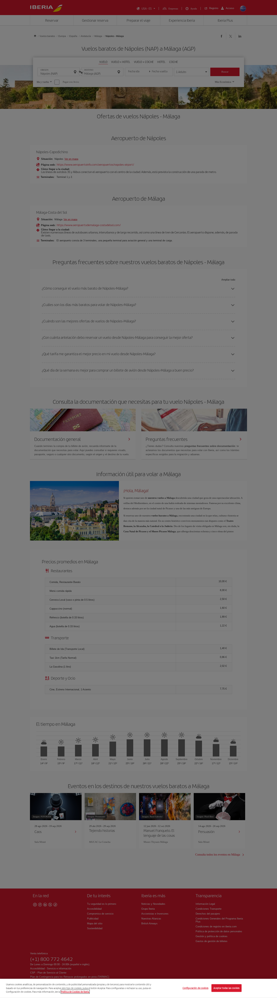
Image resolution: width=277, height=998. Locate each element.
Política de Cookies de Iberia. (75, 991)
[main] (138, 988)
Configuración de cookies (195, 988)
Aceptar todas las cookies (226, 988)
